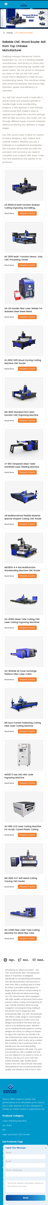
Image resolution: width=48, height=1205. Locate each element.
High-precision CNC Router (16, 1134)
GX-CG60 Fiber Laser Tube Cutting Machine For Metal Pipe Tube (22, 931)
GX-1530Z (7, 1125)
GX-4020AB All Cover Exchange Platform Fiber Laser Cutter (20, 672)
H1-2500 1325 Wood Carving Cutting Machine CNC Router (22, 362)
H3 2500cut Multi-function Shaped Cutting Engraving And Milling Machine (22, 208)
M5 (4, 1129)
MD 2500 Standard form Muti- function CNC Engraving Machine (21, 413)
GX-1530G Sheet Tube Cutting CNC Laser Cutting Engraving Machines (22, 621)
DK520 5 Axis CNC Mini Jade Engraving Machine (18, 776)
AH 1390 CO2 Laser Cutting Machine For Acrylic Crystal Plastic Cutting (22, 828)
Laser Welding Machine (14, 1120)
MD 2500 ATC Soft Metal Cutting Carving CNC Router (20, 880)
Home (10, 33)
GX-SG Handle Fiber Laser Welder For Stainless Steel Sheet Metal (23, 310)
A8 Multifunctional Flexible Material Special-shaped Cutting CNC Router (23, 517)
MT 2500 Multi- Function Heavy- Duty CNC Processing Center (23, 258)
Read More (9, 213)
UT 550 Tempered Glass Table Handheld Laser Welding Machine (21, 465)
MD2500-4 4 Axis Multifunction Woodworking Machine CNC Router (22, 569)
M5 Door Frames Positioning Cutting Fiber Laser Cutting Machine (22, 724)
